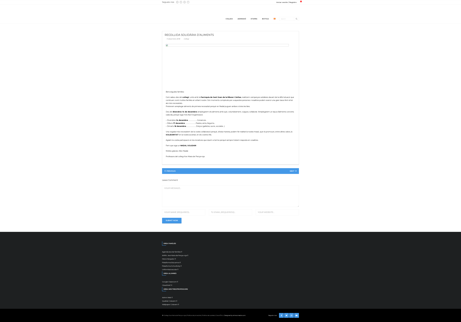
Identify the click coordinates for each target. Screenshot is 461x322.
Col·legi (186, 39)
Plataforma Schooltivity (171, 266)
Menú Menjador (168, 259)
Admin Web (166, 297)
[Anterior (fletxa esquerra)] (4, 161)
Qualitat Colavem (169, 301)
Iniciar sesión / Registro (286, 2)
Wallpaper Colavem (170, 304)
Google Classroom (169, 282)
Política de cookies (208, 315)
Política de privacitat (194, 315)
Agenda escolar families (171, 252)
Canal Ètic (219, 315)
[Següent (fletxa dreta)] (457, 161)
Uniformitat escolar (169, 269)
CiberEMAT (166, 285)
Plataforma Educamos (170, 262)
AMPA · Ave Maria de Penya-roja (174, 255)
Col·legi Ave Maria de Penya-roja (175, 315)
